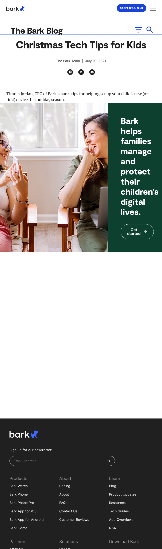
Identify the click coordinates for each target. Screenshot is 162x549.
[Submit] (108, 460)
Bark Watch (18, 486)
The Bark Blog (38, 30)
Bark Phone (18, 494)
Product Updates (122, 494)
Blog (112, 486)
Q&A (112, 528)
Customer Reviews (74, 519)
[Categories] (138, 30)
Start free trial (131, 8)
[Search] (150, 30)
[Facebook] (70, 72)
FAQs (63, 503)
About (64, 494)
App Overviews (121, 519)
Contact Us (68, 511)
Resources (117, 503)
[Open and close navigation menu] (152, 8)
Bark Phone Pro (21, 503)
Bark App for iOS (22, 511)
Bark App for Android (26, 519)
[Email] (92, 72)
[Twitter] (81, 72)
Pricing (64, 486)
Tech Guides (119, 511)
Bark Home (18, 528)
